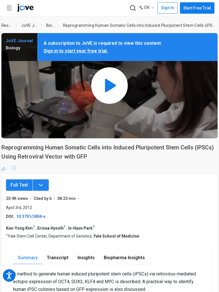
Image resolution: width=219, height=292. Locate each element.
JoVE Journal (29, 25)
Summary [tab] (28, 257)
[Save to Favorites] (14, 168)
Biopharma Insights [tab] (124, 257)
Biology (50, 25)
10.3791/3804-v (30, 216)
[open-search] (133, 8)
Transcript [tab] (57, 257)
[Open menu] (9, 8)
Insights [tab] (86, 257)
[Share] (3, 168)
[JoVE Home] (25, 8)
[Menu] (41, 185)
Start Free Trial (197, 8)
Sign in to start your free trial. (76, 51)
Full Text (19, 185)
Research (7, 25)
